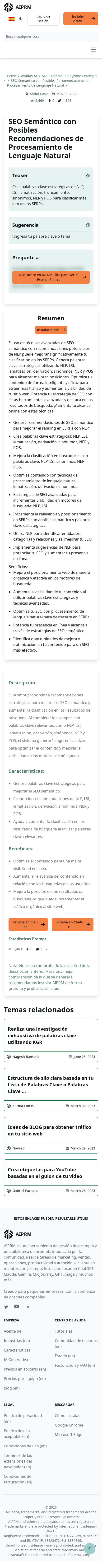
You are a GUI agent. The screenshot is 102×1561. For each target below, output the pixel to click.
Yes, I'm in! (49, 1506)
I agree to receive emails (36, 1490)
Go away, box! (79, 1540)
